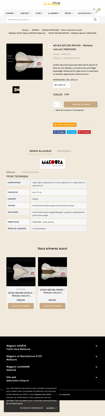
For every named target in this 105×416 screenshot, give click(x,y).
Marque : (57, 54)
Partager (61, 132)
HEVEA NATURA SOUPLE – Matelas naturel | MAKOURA (21, 294)
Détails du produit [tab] (40, 150)
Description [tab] (64, 150)
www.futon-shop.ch (17, 380)
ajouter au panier (21, 306)
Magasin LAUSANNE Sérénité (18, 368)
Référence (57, 58)
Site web (17, 379)
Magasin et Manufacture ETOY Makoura (24, 358)
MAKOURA (66, 54)
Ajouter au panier (81, 104)
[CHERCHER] (95, 19)
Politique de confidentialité (31, 408)
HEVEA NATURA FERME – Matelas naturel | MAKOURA (52, 291)
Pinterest (85, 132)
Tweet (73, 132)
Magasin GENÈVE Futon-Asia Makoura (18, 347)
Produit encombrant (66, 124)
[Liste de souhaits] (96, 11)
